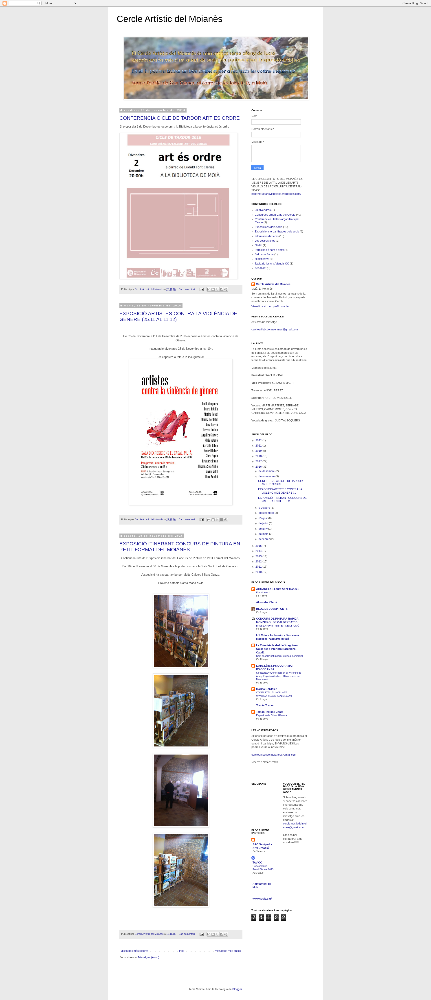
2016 (258, 466)
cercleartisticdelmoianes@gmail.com (273, 754)
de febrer (264, 539)
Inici (181, 950)
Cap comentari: (187, 289)
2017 (258, 461)
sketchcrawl (262, 258)
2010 (258, 572)
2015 (258, 545)
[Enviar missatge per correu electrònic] (201, 289)
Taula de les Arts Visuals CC (272, 263)
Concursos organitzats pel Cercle (275, 214)
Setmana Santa (264, 254)
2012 (258, 561)
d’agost (263, 518)
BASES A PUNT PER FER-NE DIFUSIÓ (277, 625)
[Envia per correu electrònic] (209, 289)
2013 (258, 556)
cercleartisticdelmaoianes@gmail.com (274, 329)
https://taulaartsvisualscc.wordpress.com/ (276, 193)
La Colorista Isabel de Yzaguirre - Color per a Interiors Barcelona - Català (277, 649)
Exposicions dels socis (268, 227)
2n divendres (263, 210)
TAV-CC (257, 862)
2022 (258, 440)
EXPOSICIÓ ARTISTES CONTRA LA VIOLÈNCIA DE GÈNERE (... (280, 491)
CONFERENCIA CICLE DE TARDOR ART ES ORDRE (179, 118)
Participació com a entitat (270, 250)
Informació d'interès (267, 236)
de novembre (267, 476)
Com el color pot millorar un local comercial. (279, 656)
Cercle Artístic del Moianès (169, 19)
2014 (258, 551)
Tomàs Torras (265, 705)
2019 (258, 450)
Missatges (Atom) (148, 957)
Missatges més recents (134, 950)
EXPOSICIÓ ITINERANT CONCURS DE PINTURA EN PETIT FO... (282, 499)
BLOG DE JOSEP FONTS (272, 608)
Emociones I (263, 592)
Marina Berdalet (266, 689)
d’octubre (265, 507)
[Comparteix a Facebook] (221, 289)
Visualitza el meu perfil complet (270, 306)
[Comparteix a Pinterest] (226, 289)
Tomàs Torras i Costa (269, 712)
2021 (258, 445)
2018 (258, 456)
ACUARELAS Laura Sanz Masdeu (277, 589)
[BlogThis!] (213, 289)
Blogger (237, 989)
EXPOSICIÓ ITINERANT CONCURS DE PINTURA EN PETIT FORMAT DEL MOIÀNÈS (179, 546)
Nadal (258, 245)
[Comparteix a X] (217, 289)
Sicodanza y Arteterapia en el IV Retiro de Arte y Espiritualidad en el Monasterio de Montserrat (278, 676)
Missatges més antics (228, 950)
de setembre (267, 512)
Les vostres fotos (265, 240)
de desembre (267, 471)
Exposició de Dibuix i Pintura (271, 715)
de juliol (264, 523)
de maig (264, 534)
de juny (263, 528)
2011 (258, 566)
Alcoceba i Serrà (266, 602)
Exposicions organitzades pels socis (277, 231)
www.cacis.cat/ (262, 898)
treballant (260, 268)
